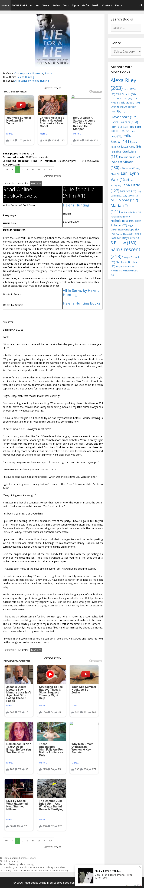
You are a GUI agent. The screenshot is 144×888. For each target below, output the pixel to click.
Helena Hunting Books (81, 303)
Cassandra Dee (121, 98)
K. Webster (127, 168)
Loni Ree (128, 191)
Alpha (75, 5)
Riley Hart (130, 238)
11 (33, 169)
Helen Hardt (119, 126)
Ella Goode (130, 102)
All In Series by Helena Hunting (31, 80)
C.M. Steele (126, 94)
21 (39, 169)
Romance (37, 73)
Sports (48, 73)
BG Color (23, 183)
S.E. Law (123, 243)
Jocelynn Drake (129, 156)
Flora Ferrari (124, 122)
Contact (107, 5)
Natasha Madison (121, 216)
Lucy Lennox (130, 196)
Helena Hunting (25, 77)
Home (5, 5)
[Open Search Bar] (141, 5)
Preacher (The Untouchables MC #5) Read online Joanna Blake (34, 867)
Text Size (36, 183)
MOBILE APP (19, 5)
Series (56, 5)
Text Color (9, 183)
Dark (66, 5)
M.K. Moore (124, 200)
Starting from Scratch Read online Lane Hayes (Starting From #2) (36, 870)
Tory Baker (123, 266)
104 (50, 169)
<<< (6, 169)
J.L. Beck (123, 131)
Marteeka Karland (131, 212)
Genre (46, 5)
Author (34, 5)
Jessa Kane (131, 146)
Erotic (95, 5)
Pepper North (124, 234)
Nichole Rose (123, 221)
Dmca (119, 5)
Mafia (85, 5)
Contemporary (22, 73)
